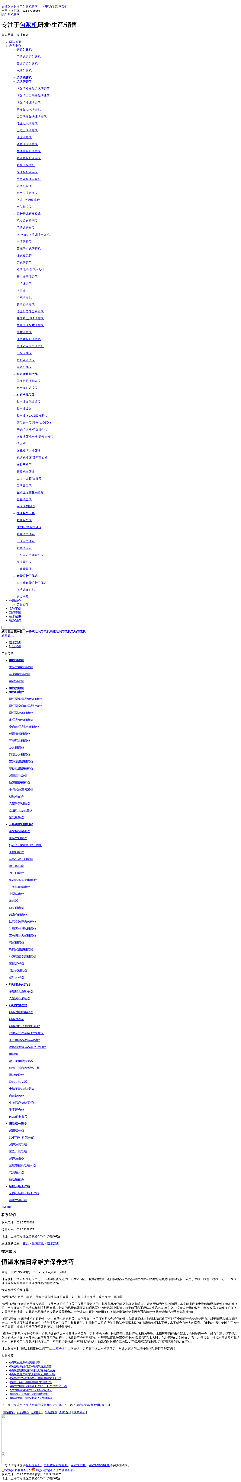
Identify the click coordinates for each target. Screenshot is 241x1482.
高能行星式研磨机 (29, 248)
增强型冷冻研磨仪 (29, 102)
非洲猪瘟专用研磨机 (30, 346)
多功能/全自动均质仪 (30, 269)
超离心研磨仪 (26, 304)
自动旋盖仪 (24, 485)
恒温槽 (21, 443)
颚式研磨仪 (24, 332)
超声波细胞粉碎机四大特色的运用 (32, 1370)
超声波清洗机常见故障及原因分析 (32, 1374)
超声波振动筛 (26, 534)
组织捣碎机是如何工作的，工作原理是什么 (38, 1386)
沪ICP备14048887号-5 (16, 1470)
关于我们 (48, 6)
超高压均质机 (26, 165)
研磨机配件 (24, 186)
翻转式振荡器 (26, 471)
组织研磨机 (78, 1465)
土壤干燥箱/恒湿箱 (29, 478)
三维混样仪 (24, 353)
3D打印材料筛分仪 (29, 527)
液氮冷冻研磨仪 (27, 144)
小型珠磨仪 (24, 283)
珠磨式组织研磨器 (29, 339)
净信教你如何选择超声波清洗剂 (31, 1366)
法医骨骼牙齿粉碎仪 (30, 311)
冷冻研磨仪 (24, 137)
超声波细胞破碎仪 (29, 401)
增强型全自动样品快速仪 (33, 95)
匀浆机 (29, 24)
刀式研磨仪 (24, 262)
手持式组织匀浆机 (29, 56)
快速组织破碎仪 (27, 172)
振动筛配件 (24, 569)
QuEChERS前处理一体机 (33, 234)
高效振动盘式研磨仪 (30, 325)
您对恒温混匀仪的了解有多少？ (31, 1390)
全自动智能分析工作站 (32, 582)
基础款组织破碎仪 (29, 158)
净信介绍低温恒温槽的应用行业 (31, 1382)
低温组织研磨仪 (27, 123)
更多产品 (23, 596)
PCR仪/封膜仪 (26, 506)
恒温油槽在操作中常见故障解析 (31, 1398)
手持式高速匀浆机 (29, 179)
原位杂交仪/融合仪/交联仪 (34, 422)
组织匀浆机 (33, 1465)
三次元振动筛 (26, 541)
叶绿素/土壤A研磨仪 (30, 318)
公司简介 (15, 600)
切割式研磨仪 (26, 360)
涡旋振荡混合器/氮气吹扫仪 (35, 436)
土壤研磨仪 (24, 241)
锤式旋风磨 (24, 255)
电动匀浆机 (24, 70)
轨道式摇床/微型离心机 (32, 457)
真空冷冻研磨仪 (27, 193)
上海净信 (58, 1348)
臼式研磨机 (24, 297)
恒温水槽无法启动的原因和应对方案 (38, 1405)
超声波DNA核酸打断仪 (32, 415)
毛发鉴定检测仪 (27, 220)
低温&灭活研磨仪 (28, 200)
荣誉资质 (23, 604)
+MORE (7, 1207)
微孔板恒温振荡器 (29, 450)
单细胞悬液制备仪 (29, 381)
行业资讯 (15, 646)
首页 (26, 1243)
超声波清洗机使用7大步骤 (93, 1405)
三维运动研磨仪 (27, 130)
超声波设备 (24, 408)
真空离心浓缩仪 (27, 388)
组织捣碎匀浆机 (99, 1465)
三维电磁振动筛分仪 (30, 555)
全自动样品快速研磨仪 (32, 116)
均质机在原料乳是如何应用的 (29, 1394)
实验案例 (15, 608)
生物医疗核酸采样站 (30, 492)
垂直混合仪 (24, 499)
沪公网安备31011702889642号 (55, 1470)
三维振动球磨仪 (27, 276)
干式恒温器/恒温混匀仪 (32, 429)
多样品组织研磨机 (29, 109)
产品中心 (15, 45)
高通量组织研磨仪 (29, 151)
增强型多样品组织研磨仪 (33, 88)
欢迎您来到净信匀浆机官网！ (21, 6)
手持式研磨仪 (26, 227)
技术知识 (15, 616)
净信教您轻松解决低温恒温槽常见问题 (35, 1378)
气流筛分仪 (24, 562)
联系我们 (61, 6)
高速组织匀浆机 (27, 63)
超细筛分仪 (24, 520)
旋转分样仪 (24, 367)
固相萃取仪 (24, 464)
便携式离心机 (26, 589)
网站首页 (15, 41)
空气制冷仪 (24, 206)
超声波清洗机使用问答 (25, 1362)
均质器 (21, 290)
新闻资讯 (15, 612)
